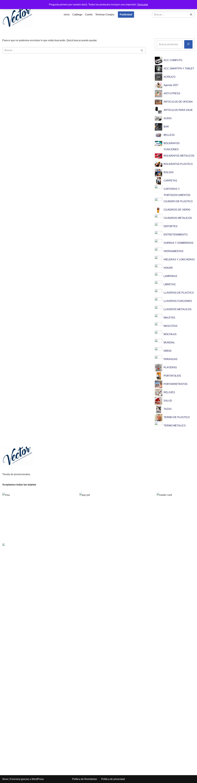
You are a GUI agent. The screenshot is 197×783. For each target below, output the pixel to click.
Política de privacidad (113, 779)
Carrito (88, 14)
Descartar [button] (142, 4)
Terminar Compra (104, 14)
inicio (67, 14)
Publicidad (126, 14)
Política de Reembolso (84, 779)
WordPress (38, 779)
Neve (5, 779)
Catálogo (77, 14)
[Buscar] (191, 15)
